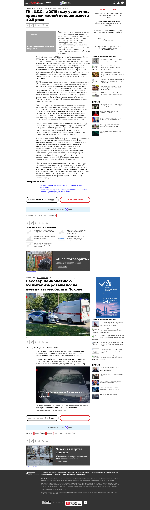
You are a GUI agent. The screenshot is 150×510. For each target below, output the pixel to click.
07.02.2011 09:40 (30, 8)
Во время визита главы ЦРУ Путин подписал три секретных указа (111, 118)
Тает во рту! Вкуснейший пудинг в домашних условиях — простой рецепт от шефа (111, 87)
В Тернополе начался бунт (108, 394)
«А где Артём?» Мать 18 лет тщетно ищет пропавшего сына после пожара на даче (112, 67)
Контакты (58, 474)
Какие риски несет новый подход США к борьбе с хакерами (110, 132)
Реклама (71, 472)
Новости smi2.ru (32, 272)
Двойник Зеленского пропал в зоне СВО (111, 375)
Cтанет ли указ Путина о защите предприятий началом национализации (110, 369)
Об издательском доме (48, 472)
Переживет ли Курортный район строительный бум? (44, 237)
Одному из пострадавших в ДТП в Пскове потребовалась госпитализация (108, 48)
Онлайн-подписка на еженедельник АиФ (105, 472)
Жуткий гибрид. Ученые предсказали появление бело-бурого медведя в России (112, 344)
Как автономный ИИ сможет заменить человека (109, 112)
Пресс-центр (62, 472)
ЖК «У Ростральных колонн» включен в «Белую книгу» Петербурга (43, 244)
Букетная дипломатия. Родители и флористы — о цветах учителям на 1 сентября (108, 23)
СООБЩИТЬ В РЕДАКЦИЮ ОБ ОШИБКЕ (74, 474)
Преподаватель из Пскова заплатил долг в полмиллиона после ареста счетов (108, 15)
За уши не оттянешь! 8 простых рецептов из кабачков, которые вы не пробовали (112, 74)
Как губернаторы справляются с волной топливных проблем (110, 125)
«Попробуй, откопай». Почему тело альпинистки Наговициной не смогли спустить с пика (112, 323)
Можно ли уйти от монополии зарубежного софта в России (109, 388)
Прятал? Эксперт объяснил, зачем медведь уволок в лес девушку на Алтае (111, 350)
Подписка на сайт (46, 474)
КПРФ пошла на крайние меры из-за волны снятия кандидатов (111, 381)
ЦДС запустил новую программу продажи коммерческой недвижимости (77, 231)
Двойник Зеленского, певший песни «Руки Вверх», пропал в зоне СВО (111, 105)
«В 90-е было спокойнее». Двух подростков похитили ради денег (111, 93)
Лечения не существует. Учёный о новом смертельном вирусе (111, 60)
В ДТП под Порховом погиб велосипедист (108, 40)
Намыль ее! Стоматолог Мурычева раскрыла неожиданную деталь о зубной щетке (111, 330)
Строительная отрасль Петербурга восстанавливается (63, 190)
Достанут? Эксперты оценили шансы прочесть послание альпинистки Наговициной (112, 81)
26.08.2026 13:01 (30, 278)
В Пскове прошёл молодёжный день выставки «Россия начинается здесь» (108, 31)
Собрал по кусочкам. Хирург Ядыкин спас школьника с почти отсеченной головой (112, 337)
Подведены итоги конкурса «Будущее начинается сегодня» (44, 230)
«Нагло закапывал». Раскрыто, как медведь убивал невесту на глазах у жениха (112, 357)
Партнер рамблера (58, 502)
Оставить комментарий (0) (75, 200)
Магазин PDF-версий (82, 472)
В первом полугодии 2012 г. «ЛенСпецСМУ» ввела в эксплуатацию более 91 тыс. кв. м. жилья (77, 239)
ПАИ (27, 337)
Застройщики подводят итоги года (55, 192)
